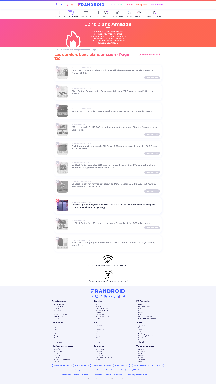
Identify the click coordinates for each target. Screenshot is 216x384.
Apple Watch (59, 351)
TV (95, 322)
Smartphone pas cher (103, 365)
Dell (139, 308)
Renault (57, 338)
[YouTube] (110, 296)
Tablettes (99, 346)
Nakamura (142, 357)
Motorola (57, 310)
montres (121, 36)
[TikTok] (119, 296)
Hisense (99, 326)
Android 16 (158, 365)
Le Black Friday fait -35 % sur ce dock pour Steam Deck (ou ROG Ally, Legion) (111, 223)
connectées (98, 38)
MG (55, 334)
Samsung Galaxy (60, 314)
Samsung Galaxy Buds (147, 336)
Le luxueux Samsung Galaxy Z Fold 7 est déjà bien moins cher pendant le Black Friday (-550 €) (112, 71)
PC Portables (143, 301)
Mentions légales (70, 375)
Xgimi (98, 340)
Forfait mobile (156, 4)
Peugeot (57, 336)
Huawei (57, 308)
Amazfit (57, 349)
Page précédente (150, 54)
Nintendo (99, 312)
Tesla (55, 340)
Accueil (57, 50)
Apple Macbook (144, 306)
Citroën (57, 330)
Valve (98, 319)
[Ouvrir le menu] (55, 5)
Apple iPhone (59, 304)
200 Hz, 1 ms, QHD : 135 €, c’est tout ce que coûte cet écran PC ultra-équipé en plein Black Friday (115, 128)
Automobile (58, 322)
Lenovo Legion (102, 308)
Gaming (98, 301)
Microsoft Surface (145, 316)
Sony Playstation (102, 316)
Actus (112, 4)
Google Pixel (59, 306)
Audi (55, 326)
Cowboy (141, 349)
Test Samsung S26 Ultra (131, 370)
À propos (86, 375)
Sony (98, 336)
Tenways (141, 359)
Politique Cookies (113, 375)
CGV (152, 375)
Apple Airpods (143, 326)
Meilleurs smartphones (62, 365)
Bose (140, 328)
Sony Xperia (58, 316)
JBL (139, 332)
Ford (55, 332)
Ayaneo (99, 306)
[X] (92, 296)
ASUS (98, 304)
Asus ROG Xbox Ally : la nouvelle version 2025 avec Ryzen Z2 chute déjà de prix (112, 111)
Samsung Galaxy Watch (63, 359)
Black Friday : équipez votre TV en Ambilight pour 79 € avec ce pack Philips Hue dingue (113, 92)
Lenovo (141, 310)
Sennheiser (142, 338)
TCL (97, 338)
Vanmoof (141, 361)
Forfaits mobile (83, 365)
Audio (139, 322)
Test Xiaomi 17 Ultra (141, 365)
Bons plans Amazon (82, 50)
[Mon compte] (72, 4)
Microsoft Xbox (102, 310)
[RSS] (106, 296)
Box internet (111, 370)
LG (97, 328)
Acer (140, 304)
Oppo (56, 312)
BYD (55, 328)
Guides (129, 4)
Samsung (100, 334)
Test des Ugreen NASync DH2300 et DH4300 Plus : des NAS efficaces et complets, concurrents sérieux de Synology (114, 206)
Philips (98, 332)
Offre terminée (152, 78)
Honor (140, 312)
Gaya (140, 353)
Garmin (57, 355)
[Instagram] (96, 296)
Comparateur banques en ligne (88, 370)
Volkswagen (58, 342)
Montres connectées (62, 346)
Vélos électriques (145, 346)
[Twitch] (115, 296)
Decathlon (142, 351)
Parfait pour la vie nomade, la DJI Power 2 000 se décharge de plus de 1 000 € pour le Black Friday (115, 147)
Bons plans (141, 4)
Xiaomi (56, 319)
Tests (120, 4)
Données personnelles (136, 375)
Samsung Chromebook (147, 319)
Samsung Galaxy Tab (104, 357)
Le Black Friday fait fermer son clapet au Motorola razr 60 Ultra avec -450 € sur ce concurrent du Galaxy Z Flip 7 (114, 185)
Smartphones (59, 301)
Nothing (141, 334)
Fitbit (56, 353)
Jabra (140, 330)
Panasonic (100, 330)
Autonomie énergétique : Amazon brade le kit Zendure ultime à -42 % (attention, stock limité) (113, 243)
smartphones (97, 36)
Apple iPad (100, 349)
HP (139, 314)
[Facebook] (101, 296)
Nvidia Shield (101, 314)
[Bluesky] (124, 296)
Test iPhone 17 (123, 365)
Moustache (142, 355)
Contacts (97, 375)
